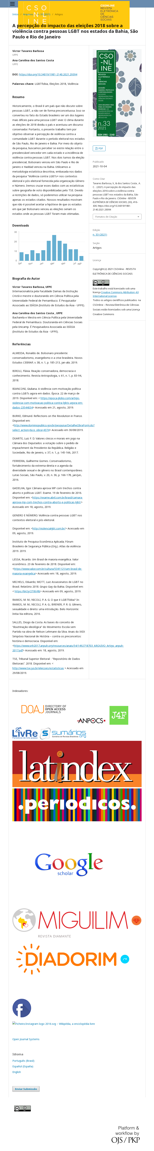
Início (15, 14)
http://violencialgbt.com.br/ (48, 528)
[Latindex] (77, 786)
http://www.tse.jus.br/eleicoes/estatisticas (38, 668)
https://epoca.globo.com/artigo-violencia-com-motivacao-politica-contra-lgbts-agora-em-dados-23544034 (47, 402)
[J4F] (119, 724)
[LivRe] (25, 738)
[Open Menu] (12, 4)
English (16, 1072)
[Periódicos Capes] (77, 820)
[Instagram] (53, 1024)
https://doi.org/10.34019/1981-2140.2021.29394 (48, 74)
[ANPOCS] (91, 724)
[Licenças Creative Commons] (22, 1110)
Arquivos (28, 14)
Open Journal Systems (25, 1039)
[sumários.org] (63, 738)
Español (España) (22, 1066)
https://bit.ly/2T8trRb (27, 591)
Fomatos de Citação (106, 216)
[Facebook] (21, 1016)
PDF (100, 148)
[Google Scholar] (43, 724)
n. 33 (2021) (44, 14)
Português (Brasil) (23, 1060)
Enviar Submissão (26, 1089)
